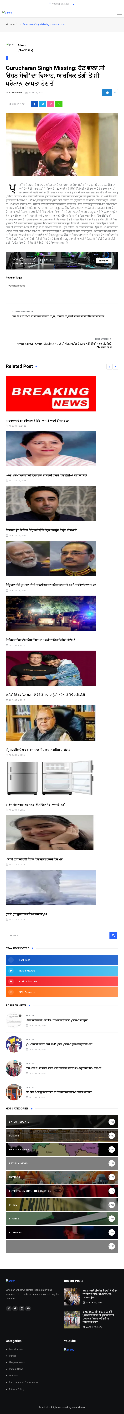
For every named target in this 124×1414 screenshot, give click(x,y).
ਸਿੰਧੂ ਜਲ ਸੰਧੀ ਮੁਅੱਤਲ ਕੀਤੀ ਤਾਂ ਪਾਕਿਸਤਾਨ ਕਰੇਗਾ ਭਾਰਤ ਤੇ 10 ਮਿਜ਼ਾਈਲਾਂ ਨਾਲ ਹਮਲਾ (51, 585)
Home (11, 24)
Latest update (16, 1349)
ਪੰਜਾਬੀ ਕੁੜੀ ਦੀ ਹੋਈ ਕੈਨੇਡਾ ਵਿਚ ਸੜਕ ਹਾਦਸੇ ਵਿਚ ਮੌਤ (34, 859)
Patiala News (16, 1369)
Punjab (30, 1015)
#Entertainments (16, 285)
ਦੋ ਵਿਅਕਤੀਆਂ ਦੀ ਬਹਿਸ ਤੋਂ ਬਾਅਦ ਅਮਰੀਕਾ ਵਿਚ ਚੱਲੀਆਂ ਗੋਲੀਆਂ (40, 640)
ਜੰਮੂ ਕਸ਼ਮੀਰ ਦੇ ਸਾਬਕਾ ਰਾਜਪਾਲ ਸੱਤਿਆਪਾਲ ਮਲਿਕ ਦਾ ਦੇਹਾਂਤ (38, 749)
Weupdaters (78, 1407)
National (13, 1375)
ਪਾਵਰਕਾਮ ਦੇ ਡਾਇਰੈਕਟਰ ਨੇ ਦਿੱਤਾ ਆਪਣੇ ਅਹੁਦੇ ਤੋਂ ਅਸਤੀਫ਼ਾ (37, 420)
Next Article (102, 339)
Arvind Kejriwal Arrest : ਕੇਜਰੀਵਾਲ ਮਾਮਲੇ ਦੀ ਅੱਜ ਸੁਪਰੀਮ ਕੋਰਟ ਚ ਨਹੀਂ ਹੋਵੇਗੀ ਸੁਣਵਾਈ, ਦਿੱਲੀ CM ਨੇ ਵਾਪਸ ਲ (64, 345)
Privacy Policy (16, 1389)
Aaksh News (15, 93)
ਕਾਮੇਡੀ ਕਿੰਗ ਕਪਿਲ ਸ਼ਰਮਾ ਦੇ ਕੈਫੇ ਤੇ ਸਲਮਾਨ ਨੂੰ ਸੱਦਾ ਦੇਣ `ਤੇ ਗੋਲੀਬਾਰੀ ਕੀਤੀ (45, 695)
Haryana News (17, 1362)
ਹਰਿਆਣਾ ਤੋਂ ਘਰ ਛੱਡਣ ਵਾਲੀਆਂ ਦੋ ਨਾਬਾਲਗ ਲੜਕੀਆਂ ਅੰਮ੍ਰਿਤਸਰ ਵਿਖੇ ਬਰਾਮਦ (63, 1068)
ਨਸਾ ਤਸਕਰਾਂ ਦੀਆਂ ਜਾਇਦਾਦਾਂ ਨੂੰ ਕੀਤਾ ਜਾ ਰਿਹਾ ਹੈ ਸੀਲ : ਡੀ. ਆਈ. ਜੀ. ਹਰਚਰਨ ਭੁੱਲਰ (100, 1294)
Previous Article (24, 311)
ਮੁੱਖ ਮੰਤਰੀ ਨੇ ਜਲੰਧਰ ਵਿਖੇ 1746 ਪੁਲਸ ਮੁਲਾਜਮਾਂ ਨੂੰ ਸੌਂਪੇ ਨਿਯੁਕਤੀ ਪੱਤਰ (59, 1044)
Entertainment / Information (24, 1382)
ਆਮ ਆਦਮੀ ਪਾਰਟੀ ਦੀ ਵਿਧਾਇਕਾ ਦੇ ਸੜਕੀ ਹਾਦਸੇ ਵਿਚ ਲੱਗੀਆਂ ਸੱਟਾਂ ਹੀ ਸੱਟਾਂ (46, 475)
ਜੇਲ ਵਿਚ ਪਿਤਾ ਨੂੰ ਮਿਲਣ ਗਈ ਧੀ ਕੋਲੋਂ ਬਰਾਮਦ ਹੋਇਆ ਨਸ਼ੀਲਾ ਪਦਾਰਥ (59, 1092)
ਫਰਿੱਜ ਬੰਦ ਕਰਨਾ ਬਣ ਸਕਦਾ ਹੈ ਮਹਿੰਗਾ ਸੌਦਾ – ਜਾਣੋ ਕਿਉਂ (35, 804)
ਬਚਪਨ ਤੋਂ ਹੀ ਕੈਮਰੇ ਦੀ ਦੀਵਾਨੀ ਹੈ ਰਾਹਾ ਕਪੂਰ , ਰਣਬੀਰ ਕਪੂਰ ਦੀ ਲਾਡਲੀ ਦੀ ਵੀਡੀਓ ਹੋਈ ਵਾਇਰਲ (58, 316)
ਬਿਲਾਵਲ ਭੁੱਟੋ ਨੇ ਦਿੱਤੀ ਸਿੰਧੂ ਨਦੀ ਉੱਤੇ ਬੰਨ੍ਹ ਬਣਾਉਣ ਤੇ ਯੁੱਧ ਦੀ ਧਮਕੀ (41, 530)
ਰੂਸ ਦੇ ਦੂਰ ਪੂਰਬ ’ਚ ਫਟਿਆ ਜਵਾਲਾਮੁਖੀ (26, 914)
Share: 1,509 (19, 104)
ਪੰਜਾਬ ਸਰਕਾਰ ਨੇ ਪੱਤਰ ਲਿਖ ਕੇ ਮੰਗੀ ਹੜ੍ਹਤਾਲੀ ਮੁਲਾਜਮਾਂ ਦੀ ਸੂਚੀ (57, 1020)
